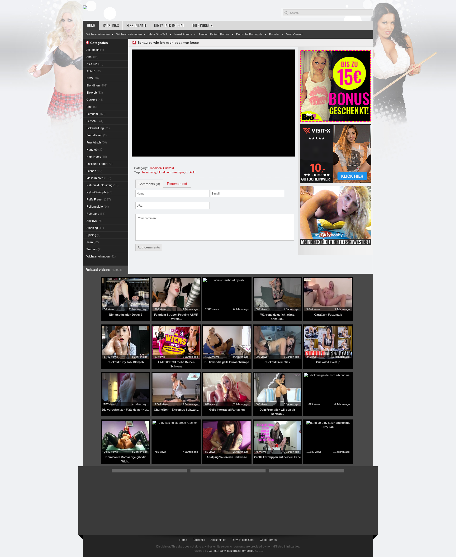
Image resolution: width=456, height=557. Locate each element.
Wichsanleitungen (98, 34)
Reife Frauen (98, 199)
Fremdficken (96, 135)
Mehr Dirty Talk (158, 34)
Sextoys (94, 221)
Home (91, 25)
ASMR (93, 71)
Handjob (95, 149)
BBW (92, 78)
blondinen (164, 172)
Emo (91, 107)
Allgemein (95, 50)
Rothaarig (95, 213)
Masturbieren (98, 178)
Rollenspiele (97, 206)
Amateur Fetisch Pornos (214, 34)
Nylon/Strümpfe (99, 192)
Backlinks (111, 25)
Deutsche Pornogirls (249, 34)
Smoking (95, 228)
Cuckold (94, 99)
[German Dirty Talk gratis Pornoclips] (85, 7)
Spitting (93, 235)
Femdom (95, 114)
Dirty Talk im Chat (169, 25)
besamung (149, 172)
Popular (274, 34)
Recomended (177, 184)
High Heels (96, 156)
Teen (92, 242)
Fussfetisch (96, 142)
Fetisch (94, 121)
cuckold (190, 172)
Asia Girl (94, 64)
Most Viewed (294, 34)
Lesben (94, 171)
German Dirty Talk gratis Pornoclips (231, 550)
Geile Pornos (202, 25)
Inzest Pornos (183, 34)
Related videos (104, 269)
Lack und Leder (99, 164)
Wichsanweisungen (129, 34)
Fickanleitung (98, 128)
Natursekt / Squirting (102, 185)
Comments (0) (149, 184)
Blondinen (96, 85)
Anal (92, 57)
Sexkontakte (136, 25)
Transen (93, 249)
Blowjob (94, 92)
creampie (178, 172)
